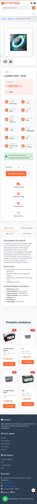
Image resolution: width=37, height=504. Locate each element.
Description (11, 228)
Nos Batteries (5, 441)
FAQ (2, 468)
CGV (2, 462)
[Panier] (31, 3)
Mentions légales (6, 459)
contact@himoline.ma (11, 486)
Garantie (28, 233)
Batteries (11, 19)
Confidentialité (6, 465)
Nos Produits (5, 444)
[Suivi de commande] (35, 3)
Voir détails (9, 364)
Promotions (5, 446)
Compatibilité (28, 228)
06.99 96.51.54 (8, 483)
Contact (3, 449)
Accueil (3, 19)
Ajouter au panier (17, 173)
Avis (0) (11, 233)
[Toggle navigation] (34, 14)
